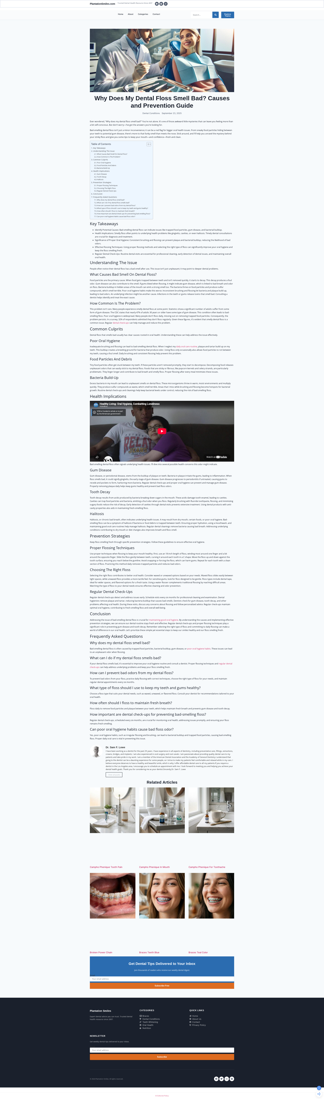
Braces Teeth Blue (149, 952)
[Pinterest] (232, 1079)
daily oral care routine (186, 346)
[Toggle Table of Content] (147, 144)
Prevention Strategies (102, 182)
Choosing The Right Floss (106, 188)
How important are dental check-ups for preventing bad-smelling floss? (123, 214)
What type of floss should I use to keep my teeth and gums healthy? (122, 208)
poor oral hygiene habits (199, 648)
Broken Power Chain (101, 952)
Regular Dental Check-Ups (106, 191)
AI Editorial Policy (162, 1096)
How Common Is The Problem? (108, 157)
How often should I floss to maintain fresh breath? (116, 211)
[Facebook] (216, 1079)
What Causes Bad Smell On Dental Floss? (112, 154)
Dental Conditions (151, 113)
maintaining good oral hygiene (163, 620)
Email (92, 975)
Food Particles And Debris (106, 165)
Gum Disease (102, 174)
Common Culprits (100, 159)
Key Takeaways (99, 148)
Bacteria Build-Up (103, 168)
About (130, 14)
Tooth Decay (101, 177)
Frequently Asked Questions (105, 197)
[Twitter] (221, 1079)
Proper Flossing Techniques (107, 185)
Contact (156, 14)
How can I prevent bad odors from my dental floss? (116, 205)
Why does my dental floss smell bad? (111, 200)
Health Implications (101, 171)
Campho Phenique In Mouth (154, 867)
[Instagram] (226, 1079)
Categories (143, 14)
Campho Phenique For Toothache (207, 867)
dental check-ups (121, 322)
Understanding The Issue (104, 151)
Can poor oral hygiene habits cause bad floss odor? (116, 216)
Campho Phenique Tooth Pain (106, 867)
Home (120, 14)
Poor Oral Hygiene (104, 162)
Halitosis (100, 179)
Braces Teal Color (198, 952)
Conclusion (98, 194)
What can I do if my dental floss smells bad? (113, 202)
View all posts (114, 775)
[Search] (215, 15)
